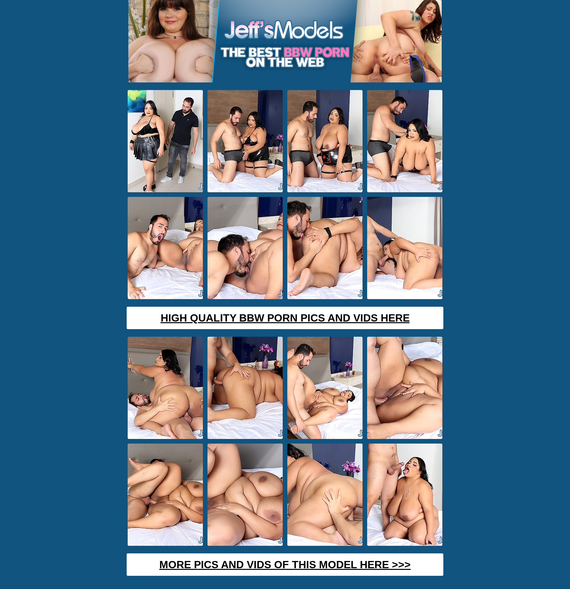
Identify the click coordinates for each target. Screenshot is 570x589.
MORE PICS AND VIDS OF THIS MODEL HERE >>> (285, 565)
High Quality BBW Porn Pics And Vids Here (285, 318)
